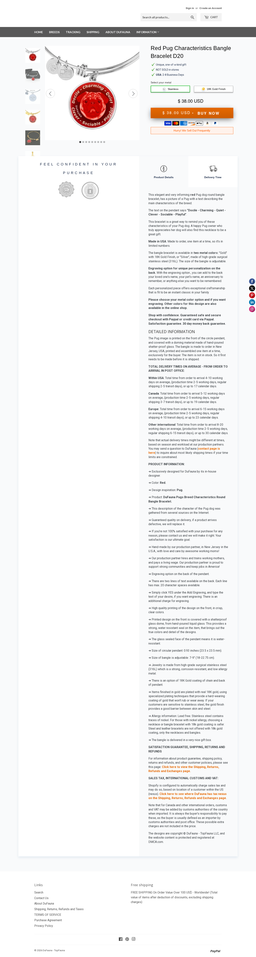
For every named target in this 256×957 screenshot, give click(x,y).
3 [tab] (86, 142)
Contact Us (41, 898)
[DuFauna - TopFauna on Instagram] (133, 939)
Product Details (164, 177)
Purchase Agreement (48, 920)
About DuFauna (118, 32)
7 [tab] (98, 142)
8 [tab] (101, 142)
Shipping (93, 32)
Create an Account (210, 8)
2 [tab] (83, 142)
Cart (214, 17)
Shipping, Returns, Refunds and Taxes (59, 909)
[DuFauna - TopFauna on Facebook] (121, 939)
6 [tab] (95, 142)
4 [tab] (89, 142)
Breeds (54, 32)
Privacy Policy (43, 926)
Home (38, 32)
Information (146, 32)
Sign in (190, 8)
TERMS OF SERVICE (47, 915)
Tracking (73, 32)
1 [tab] (80, 142)
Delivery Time (213, 177)
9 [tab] (104, 142)
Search (38, 892)
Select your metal (161, 82)
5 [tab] (92, 142)
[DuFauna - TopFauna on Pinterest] (127, 939)
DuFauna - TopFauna (54, 950)
